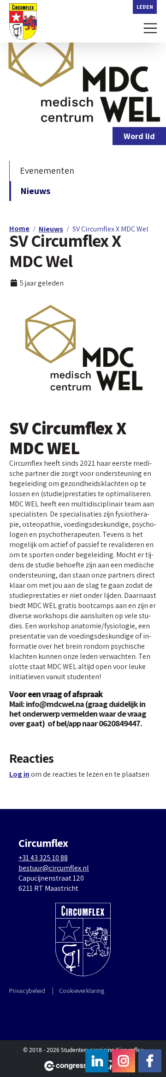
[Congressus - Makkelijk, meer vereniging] (69, 1066)
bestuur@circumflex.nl (53, 868)
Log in (19, 774)
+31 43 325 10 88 (43, 858)
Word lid (139, 136)
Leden (144, 7)
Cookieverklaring (81, 990)
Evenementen (47, 170)
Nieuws (35, 191)
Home (19, 228)
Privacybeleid (27, 990)
